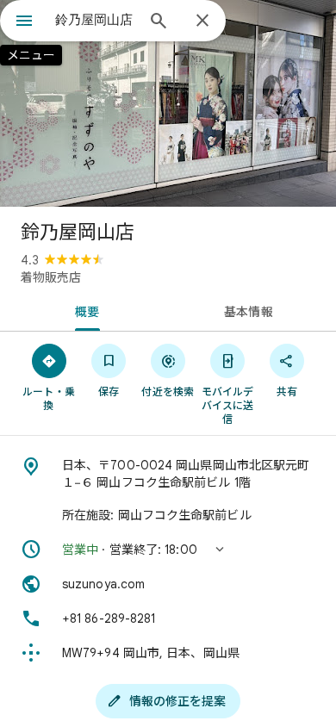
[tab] (84, 310)
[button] (168, 549)
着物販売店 (51, 277)
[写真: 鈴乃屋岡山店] (168, 103)
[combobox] (94, 19)
